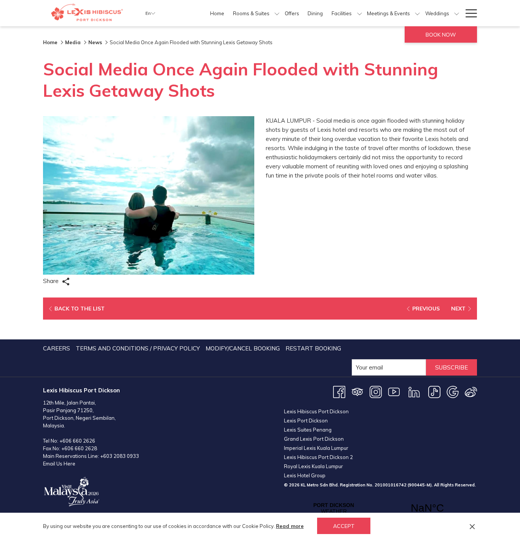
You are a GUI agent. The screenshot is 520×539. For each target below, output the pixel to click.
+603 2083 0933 (119, 456)
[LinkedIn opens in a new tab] (414, 391)
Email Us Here (59, 464)
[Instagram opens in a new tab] (376, 391)
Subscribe (451, 367)
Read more (290, 526)
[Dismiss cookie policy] (472, 526)
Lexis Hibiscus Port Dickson (316, 411)
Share (51, 281)
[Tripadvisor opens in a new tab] (357, 391)
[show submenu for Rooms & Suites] (277, 13)
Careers (56, 348)
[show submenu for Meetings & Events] (417, 13)
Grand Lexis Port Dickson (314, 439)
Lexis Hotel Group (304, 475)
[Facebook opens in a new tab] (339, 391)
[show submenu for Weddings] (456, 13)
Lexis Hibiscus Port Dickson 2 (318, 457)
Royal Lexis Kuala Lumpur (313, 466)
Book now (441, 34)
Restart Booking (313, 348)
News (95, 42)
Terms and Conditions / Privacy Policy (138, 348)
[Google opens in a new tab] (453, 391)
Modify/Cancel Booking (243, 348)
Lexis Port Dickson (306, 420)
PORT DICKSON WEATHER (380, 508)
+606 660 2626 (77, 441)
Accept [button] (343, 526)
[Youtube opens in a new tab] (394, 391)
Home (50, 42)
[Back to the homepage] (88, 13)
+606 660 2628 (79, 448)
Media (73, 42)
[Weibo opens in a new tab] (471, 391)
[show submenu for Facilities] (359, 13)
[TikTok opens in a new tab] (434, 391)
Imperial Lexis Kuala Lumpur (316, 448)
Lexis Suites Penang (308, 430)
